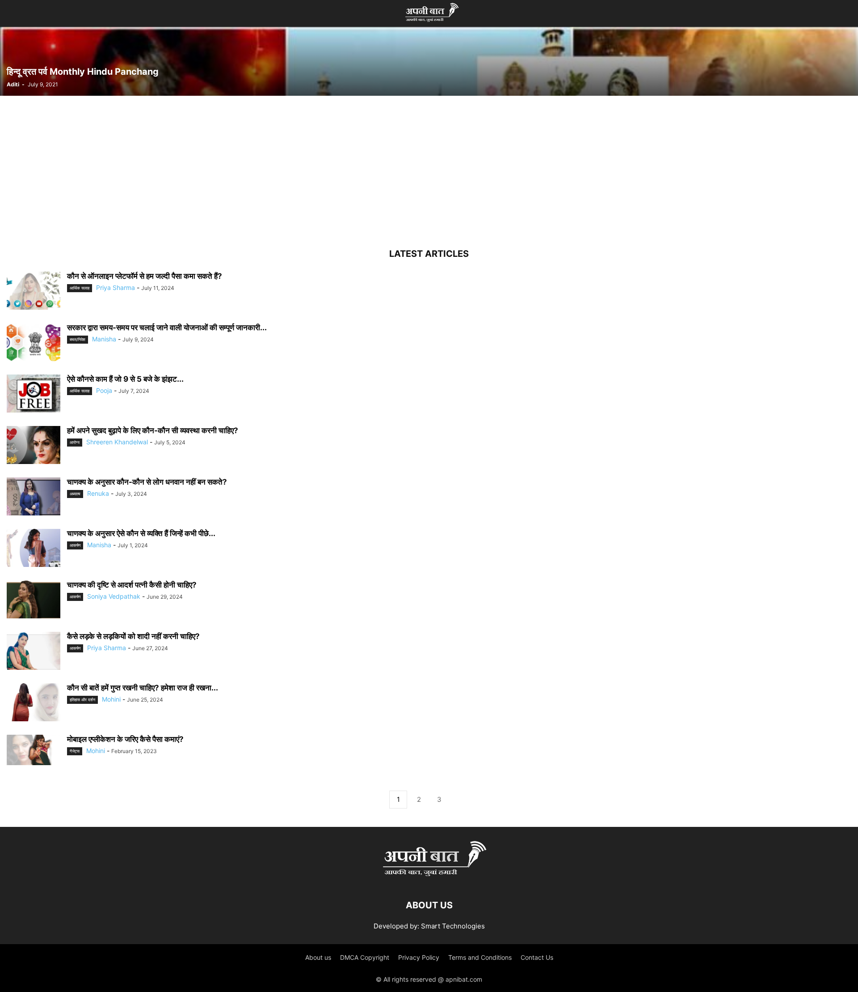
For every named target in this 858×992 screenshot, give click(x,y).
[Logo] (429, 878)
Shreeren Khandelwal (117, 442)
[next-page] (460, 800)
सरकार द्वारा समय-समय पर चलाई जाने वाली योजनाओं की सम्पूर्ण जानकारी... (167, 327)
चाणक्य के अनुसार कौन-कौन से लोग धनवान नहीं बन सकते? (147, 481)
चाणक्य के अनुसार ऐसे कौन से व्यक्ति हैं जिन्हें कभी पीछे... (141, 533)
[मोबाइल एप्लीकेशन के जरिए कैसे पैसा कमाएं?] (33, 750)
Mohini (111, 699)
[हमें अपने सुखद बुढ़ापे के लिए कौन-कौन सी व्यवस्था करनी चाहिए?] (33, 446)
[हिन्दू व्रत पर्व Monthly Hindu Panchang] (429, 61)
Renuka (98, 493)
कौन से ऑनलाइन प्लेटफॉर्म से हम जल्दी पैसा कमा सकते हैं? (144, 276)
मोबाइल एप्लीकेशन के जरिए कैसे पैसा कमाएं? (125, 739)
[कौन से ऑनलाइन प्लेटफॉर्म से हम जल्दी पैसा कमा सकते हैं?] (33, 292)
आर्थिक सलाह (79, 287)
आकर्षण (75, 545)
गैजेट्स (75, 751)
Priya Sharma (115, 287)
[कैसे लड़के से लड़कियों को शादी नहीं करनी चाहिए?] (33, 652)
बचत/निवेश (77, 339)
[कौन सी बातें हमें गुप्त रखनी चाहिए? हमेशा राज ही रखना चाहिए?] (33, 703)
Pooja (104, 390)
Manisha (104, 339)
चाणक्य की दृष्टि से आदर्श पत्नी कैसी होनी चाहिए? (132, 584)
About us (318, 957)
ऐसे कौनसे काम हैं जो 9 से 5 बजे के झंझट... (125, 379)
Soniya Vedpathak (113, 596)
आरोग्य (75, 442)
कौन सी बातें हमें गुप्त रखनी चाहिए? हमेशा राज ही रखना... (142, 687)
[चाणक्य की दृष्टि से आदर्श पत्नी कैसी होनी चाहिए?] (33, 600)
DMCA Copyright (364, 957)
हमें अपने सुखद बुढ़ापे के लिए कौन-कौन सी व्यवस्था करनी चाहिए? (152, 430)
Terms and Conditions (480, 957)
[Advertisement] (429, 173)
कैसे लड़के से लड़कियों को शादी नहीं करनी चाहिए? (133, 636)
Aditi (13, 84)
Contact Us (537, 957)
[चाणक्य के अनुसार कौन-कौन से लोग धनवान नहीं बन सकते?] (33, 497)
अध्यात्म (75, 493)
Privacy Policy (418, 957)
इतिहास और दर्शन (82, 699)
